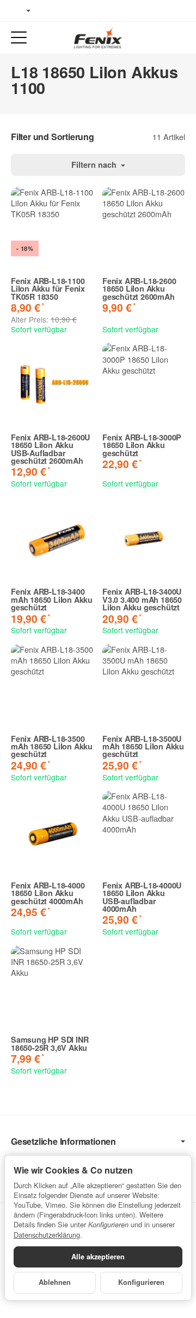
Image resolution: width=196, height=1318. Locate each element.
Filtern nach (95, 164)
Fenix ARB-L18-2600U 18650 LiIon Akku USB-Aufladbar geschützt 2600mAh (50, 449)
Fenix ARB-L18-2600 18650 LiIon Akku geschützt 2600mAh (139, 288)
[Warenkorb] (177, 38)
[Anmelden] (157, 38)
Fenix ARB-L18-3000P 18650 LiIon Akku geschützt (141, 445)
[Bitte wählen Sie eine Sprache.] (20, 11)
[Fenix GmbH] (98, 37)
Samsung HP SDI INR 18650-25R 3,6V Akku (49, 1043)
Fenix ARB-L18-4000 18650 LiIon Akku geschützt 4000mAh (47, 893)
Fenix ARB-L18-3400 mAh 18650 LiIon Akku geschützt (52, 599)
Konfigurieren (141, 1282)
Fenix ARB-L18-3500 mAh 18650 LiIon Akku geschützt (52, 746)
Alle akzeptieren (98, 1257)
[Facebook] (49, 11)
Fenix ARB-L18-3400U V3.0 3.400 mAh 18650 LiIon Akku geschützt (142, 599)
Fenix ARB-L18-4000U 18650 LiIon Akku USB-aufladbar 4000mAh (141, 897)
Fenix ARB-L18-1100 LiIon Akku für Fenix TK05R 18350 (48, 288)
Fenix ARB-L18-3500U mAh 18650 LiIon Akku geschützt (143, 746)
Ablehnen (55, 1282)
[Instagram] (81, 11)
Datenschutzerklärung (47, 1234)
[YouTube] (66, 11)
